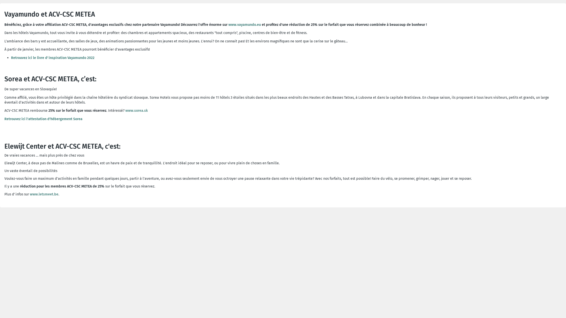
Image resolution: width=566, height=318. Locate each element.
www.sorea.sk (136, 110)
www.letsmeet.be (44, 194)
